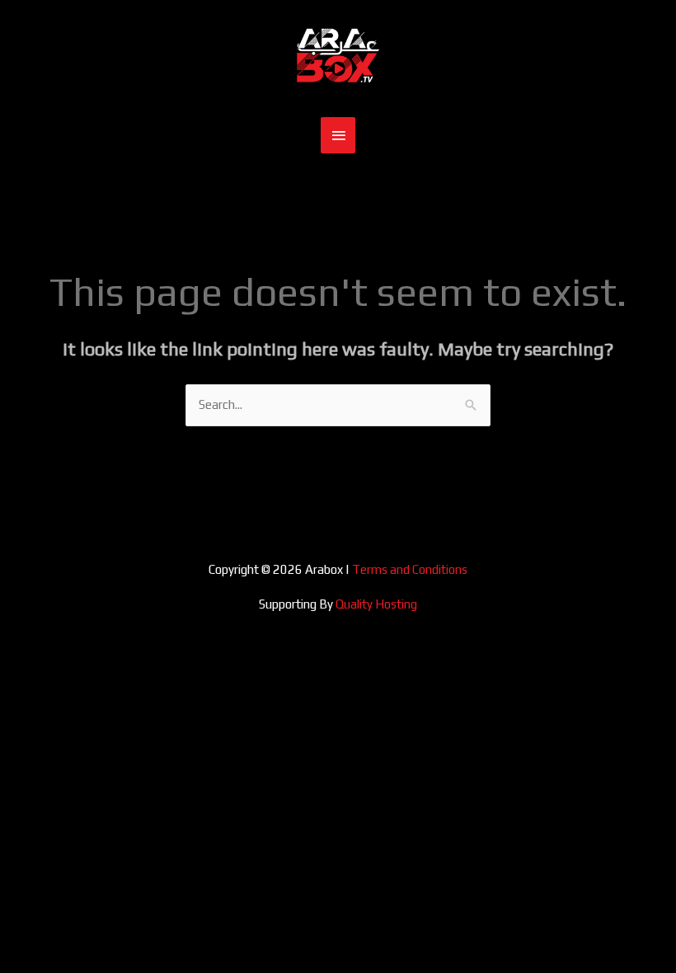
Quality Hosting (376, 604)
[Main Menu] (338, 135)
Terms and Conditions (409, 569)
